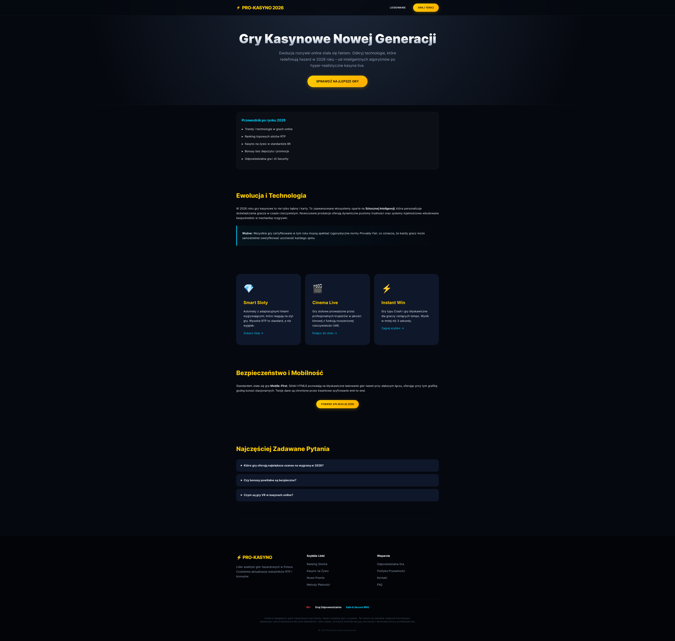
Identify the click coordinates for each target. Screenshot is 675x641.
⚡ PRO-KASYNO (254, 557)
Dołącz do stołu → (324, 333)
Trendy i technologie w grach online (267, 129)
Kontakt (382, 577)
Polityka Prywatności (391, 571)
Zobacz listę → (253, 333)
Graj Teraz (426, 7)
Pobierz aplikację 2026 (337, 404)
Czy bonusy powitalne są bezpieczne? (270, 480)
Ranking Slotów (317, 564)
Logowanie (398, 7)
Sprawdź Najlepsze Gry (337, 81)
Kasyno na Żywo (318, 571)
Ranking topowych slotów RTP (264, 136)
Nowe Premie (315, 577)
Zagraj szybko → (392, 328)
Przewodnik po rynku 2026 (264, 120)
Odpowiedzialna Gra (390, 564)
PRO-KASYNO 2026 (260, 7)
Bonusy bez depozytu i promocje (265, 151)
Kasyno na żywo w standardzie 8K (266, 144)
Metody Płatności (318, 584)
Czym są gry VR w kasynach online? (268, 495)
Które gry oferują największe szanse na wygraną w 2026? (284, 465)
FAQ (379, 584)
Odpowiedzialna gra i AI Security (265, 158)
